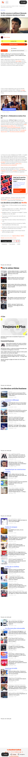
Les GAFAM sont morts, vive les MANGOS (15, 530)
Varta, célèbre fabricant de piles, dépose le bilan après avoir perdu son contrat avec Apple (14, 352)
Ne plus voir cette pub (6, 265)
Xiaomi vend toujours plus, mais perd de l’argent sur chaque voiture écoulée (18, 592)
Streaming (4, 244)
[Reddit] (16, 752)
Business (3, 10)
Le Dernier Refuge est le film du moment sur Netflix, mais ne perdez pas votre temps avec (14, 224)
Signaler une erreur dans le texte (8, 238)
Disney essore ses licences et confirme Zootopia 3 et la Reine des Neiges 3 (17, 411)
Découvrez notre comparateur (18, 190)
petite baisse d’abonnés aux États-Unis (14, 125)
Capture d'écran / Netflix (18, 235)
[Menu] (7, 2)
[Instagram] (12, 752)
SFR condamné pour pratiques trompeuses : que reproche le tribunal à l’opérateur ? (18, 662)
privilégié (3, 162)
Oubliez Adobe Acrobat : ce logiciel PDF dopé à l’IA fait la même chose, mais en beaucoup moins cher (17, 272)
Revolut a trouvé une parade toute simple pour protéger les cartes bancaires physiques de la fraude (17, 571)
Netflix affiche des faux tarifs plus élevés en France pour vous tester (16, 278)
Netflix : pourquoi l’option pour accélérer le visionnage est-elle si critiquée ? (16, 305)
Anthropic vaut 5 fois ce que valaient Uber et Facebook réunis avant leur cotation (16, 578)
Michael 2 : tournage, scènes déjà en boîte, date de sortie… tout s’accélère (17, 426)
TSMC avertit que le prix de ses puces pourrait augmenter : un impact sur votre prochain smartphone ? (17, 538)
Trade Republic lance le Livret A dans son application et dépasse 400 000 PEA (17, 404)
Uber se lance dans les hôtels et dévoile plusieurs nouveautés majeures (16, 622)
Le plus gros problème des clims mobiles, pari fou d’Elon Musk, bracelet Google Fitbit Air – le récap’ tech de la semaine (14, 356)
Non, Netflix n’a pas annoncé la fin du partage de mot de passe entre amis (17, 298)
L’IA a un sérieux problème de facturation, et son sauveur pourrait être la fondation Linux (17, 561)
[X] (10, 752)
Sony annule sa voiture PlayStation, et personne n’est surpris (18, 694)
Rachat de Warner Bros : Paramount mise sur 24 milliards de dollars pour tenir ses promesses (18, 672)
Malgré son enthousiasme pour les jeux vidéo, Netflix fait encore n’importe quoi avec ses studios (14, 227)
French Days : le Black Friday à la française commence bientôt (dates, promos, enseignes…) (17, 655)
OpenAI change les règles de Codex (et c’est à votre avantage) (13, 360)
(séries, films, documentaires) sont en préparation (11, 164)
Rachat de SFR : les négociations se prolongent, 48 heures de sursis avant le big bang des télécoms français (17, 553)
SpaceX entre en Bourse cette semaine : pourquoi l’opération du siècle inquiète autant (16, 546)
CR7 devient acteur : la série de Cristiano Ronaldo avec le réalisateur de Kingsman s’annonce (14, 349)
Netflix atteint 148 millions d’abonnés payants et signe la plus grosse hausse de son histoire (17, 285)
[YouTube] (6, 752)
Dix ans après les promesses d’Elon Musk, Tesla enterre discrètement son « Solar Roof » (17, 394)
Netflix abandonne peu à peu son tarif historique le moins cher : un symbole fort (17, 292)
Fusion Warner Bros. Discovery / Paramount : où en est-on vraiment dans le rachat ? (16, 640)
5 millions (15, 170)
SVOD (18, 244)
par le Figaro (18, 61)
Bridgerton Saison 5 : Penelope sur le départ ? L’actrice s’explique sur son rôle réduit (14, 213)
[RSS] (18, 752)
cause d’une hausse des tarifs (13, 127)
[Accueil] (3, 2)
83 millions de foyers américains (17, 131)
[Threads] (22, 752)
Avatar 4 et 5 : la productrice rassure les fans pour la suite (17, 679)
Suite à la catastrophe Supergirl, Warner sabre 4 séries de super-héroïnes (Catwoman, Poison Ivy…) (16, 419)
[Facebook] (14, 752)
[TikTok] (8, 752)
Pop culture (12, 244)
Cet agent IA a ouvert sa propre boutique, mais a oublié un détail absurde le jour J (16, 647)
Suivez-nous (4, 50)
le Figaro (23, 90)
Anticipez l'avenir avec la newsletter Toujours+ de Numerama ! (12, 337)
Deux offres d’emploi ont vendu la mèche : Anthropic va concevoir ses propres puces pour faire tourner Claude (16, 344)
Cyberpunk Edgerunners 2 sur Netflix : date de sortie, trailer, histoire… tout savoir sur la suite (14, 209)
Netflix (24, 203)
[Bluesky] (20, 752)
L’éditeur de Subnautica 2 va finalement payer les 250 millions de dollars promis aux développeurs (17, 586)
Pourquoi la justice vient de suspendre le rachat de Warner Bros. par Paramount (18, 483)
